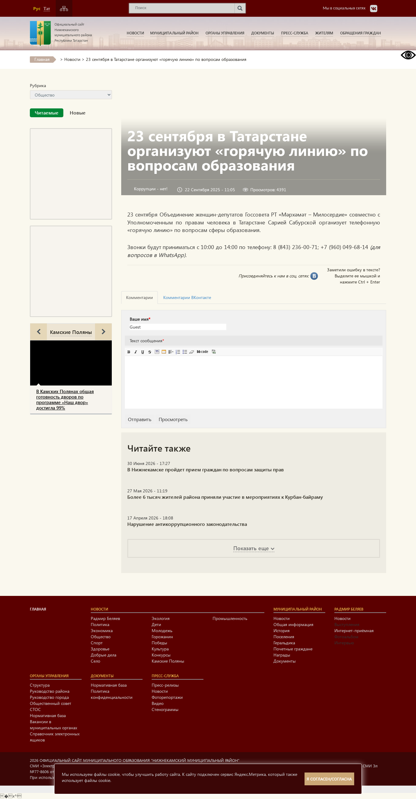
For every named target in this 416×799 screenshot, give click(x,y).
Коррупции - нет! (150, 189)
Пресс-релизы (165, 685)
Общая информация (293, 624)
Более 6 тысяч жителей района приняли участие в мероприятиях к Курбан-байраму (225, 497)
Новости (135, 32)
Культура (160, 649)
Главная (42, 59)
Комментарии (139, 297)
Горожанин (162, 636)
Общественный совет (50, 703)
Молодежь (162, 630)
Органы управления (225, 32)
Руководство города (49, 697)
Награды (281, 655)
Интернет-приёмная (354, 630)
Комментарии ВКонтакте (187, 297)
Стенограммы (165, 709)
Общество (101, 636)
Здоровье (100, 649)
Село (95, 661)
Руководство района (49, 691)
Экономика (102, 630)
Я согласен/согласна (329, 778)
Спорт (97, 643)
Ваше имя (140, 319)
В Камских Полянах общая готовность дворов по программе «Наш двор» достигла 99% (65, 399)
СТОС (35, 709)
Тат (47, 8)
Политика (100, 624)
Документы (262, 32)
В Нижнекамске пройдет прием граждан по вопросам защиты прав (205, 469)
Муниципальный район (174, 32)
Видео (158, 703)
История (281, 630)
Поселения (283, 636)
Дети (156, 624)
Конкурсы (161, 655)
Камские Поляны (71, 332)
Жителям (324, 32)
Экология (161, 618)
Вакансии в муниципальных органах (53, 724)
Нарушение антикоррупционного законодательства (187, 524)
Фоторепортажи (167, 697)
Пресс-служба (294, 32)
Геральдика (284, 643)
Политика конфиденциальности (111, 694)
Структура (40, 685)
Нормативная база (48, 715)
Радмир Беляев (105, 618)
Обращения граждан (360, 32)
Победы (159, 643)
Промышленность (230, 618)
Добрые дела (103, 655)
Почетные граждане (292, 649)
